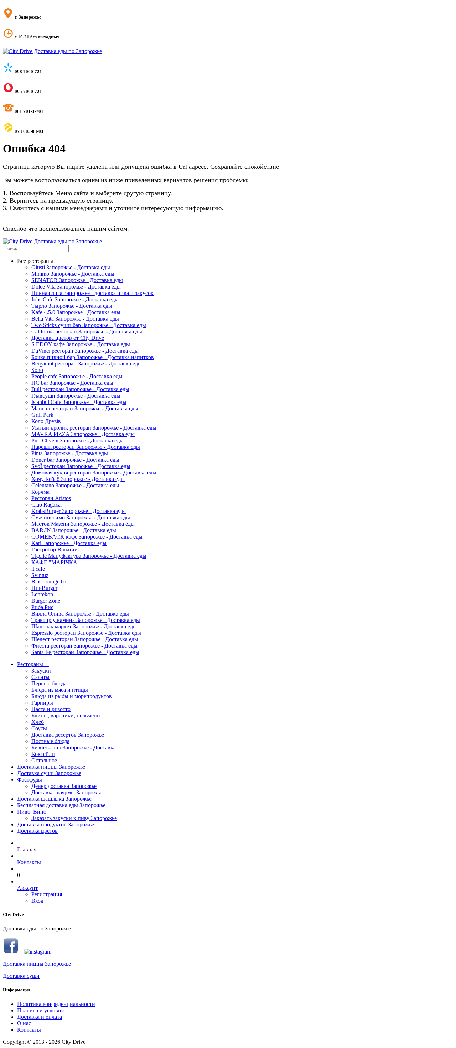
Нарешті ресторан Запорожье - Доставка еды (85, 447)
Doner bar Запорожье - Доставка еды (75, 460)
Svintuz (39, 575)
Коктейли (43, 754)
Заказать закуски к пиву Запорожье (74, 818)
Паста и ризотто (51, 709)
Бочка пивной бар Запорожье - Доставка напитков (92, 357)
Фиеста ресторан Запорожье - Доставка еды (84, 646)
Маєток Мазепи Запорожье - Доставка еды (83, 524)
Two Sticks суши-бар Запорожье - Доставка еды (88, 325)
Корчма (40, 492)
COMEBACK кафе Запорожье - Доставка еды (86, 537)
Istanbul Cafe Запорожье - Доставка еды (78, 402)
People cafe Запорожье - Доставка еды (77, 376)
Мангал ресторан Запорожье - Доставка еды (84, 408)
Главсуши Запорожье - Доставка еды (75, 396)
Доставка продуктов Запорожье (55, 824)
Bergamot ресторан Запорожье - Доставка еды (86, 363)
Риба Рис (42, 607)
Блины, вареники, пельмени (65, 715)
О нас (24, 1023)
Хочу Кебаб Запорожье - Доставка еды (78, 479)
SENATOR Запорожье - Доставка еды (77, 280)
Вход (37, 901)
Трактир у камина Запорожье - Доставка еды (85, 620)
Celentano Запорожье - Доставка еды (75, 485)
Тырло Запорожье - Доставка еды (71, 306)
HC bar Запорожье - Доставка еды (72, 383)
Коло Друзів (46, 421)
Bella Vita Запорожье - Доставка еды (75, 319)
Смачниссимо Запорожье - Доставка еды (80, 517)
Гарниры (42, 703)
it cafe (38, 569)
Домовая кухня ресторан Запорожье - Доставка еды (93, 472)
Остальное (44, 760)
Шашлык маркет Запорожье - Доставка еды (84, 626)
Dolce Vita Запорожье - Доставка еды (76, 287)
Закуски (41, 671)
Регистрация (46, 894)
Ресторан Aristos (51, 498)
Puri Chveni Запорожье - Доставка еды (77, 440)
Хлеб (37, 722)
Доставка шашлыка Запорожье (54, 799)
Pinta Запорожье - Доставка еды (69, 453)
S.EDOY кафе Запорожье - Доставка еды (80, 344)
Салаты (40, 677)
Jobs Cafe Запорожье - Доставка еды (75, 299)
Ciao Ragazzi (46, 505)
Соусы (39, 728)
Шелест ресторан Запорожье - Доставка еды (84, 639)
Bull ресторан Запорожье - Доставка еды (80, 389)
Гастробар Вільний (54, 549)
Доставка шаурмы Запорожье (66, 792)
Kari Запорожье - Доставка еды (69, 543)
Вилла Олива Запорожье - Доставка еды (80, 614)
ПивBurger (44, 588)
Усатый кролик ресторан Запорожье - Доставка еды (93, 428)
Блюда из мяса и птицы (59, 690)
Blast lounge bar (49, 582)
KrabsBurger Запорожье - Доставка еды (78, 511)
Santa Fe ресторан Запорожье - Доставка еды (85, 652)
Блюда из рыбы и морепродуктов (71, 696)
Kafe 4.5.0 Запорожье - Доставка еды (75, 312)
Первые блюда (49, 683)
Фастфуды (32, 780)
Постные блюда (50, 741)
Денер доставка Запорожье (64, 786)
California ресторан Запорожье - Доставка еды (86, 331)
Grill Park (42, 415)
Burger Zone (45, 601)
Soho (37, 370)
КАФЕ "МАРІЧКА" (55, 562)
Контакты (29, 1030)
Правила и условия (40, 1010)
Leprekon (42, 594)
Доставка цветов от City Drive (67, 338)
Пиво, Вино (34, 812)
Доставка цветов (37, 831)
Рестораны (33, 664)
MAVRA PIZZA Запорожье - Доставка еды (83, 434)
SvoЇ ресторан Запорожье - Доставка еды (80, 466)
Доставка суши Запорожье (49, 773)
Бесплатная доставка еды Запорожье (61, 805)
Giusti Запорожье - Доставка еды (70, 267)
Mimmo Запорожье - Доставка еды (72, 274)
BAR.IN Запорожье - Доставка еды (73, 530)
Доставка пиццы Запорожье (51, 767)
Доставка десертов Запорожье (67, 735)
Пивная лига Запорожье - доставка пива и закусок (92, 293)
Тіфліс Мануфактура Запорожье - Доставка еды (88, 556)
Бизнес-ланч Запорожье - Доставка (73, 748)
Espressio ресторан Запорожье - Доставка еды (86, 633)
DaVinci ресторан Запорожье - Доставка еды (85, 351)
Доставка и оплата (39, 1017)
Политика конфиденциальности (56, 1004)
